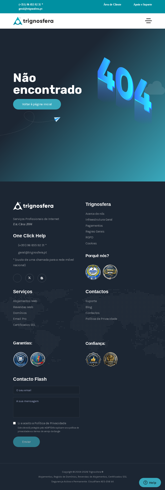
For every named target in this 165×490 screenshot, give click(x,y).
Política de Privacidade (101, 319)
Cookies (91, 243)
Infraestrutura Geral (99, 219)
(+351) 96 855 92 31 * (31, 4)
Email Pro (19, 319)
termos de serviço (42, 431)
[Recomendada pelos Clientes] (93, 359)
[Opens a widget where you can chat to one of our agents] (150, 483)
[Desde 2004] (110, 272)
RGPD (89, 237)
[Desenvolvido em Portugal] (37, 359)
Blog (89, 307)
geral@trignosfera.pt (30, 8)
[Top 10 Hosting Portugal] (110, 359)
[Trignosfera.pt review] (93, 272)
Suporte (91, 301)
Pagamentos (94, 225)
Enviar (26, 442)
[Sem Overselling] (20, 359)
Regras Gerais (95, 231)
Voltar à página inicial (37, 104)
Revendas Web (23, 307)
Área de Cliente (112, 4)
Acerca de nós (95, 214)
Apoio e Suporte (142, 4)
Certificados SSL (24, 325)
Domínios (20, 313)
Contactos (92, 313)
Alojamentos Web (25, 301)
